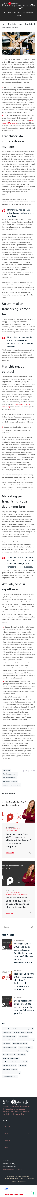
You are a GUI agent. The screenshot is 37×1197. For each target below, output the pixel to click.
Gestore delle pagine (25, 1047)
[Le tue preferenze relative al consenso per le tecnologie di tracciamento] (33, 1193)
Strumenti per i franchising (11, 785)
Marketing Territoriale (10, 1062)
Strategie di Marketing (10, 781)
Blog (6, 1148)
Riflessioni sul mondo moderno (16, 894)
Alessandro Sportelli (9, 1029)
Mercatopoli (23, 1062)
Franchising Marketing (10, 774)
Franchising (6, 770)
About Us (7, 1126)
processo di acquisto (9, 1065)
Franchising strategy (9, 777)
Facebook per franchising (26, 1040)
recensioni (22, 1065)
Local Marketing (11, 830)
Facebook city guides (9, 1036)
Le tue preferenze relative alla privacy (20, 1188)
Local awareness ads (9, 1051)
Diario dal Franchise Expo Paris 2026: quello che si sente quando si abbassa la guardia (18, 902)
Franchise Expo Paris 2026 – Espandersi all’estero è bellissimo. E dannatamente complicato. (18, 840)
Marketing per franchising (11, 1058)
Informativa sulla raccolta (13, 1194)
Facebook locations (9, 1040)
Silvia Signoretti (9, 12)
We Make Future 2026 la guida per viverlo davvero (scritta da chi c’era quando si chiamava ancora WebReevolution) (23, 953)
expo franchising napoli (25, 1029)
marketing (21, 1054)
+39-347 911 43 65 (9, 1166)
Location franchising (9, 1054)
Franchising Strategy (15, 24)
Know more (10, 853)
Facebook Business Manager (23, 1032)
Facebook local (23, 1036)
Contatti (7, 1140)
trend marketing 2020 (10, 1076)
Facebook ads (7, 1032)
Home (4, 24)
